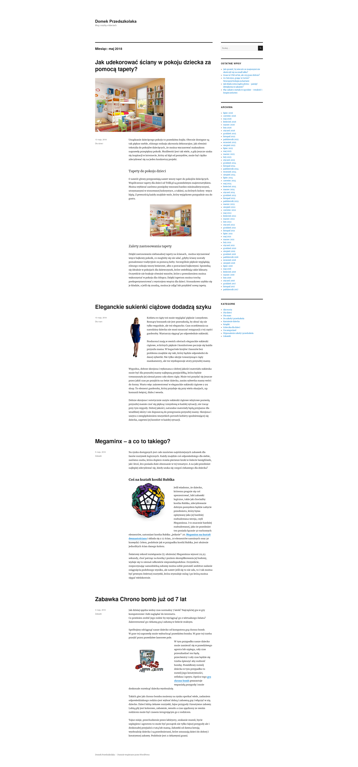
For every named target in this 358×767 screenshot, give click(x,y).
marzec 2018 (228, 275)
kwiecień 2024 (229, 186)
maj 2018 (227, 269)
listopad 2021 (229, 231)
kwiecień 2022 (229, 216)
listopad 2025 (229, 136)
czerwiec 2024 (229, 180)
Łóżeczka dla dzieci (231, 327)
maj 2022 (227, 213)
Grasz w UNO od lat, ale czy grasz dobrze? (241, 75)
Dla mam (98, 321)
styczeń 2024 (229, 192)
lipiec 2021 (228, 233)
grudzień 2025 (229, 133)
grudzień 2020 (229, 248)
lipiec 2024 (228, 178)
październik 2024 (231, 169)
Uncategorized (229, 330)
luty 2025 (227, 157)
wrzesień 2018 (229, 260)
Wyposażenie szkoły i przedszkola (238, 333)
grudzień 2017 (229, 283)
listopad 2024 (229, 166)
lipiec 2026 (228, 113)
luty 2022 (227, 222)
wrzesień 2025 (229, 142)
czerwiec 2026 (229, 116)
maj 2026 (227, 119)
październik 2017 (230, 289)
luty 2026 (227, 128)
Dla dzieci (99, 143)
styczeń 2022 (229, 225)
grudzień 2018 (229, 254)
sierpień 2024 (229, 175)
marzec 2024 (229, 189)
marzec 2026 (229, 125)
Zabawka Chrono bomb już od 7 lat (140, 599)
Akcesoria (227, 310)
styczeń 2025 (229, 160)
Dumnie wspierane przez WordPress (133, 755)
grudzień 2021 (229, 228)
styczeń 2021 (229, 245)
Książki (226, 324)
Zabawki (98, 456)
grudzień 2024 (229, 163)
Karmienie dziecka (231, 321)
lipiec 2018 (228, 266)
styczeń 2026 (229, 130)
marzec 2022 (229, 219)
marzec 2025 (229, 154)
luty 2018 (227, 278)
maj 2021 (227, 236)
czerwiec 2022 (229, 210)
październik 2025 (231, 139)
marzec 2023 (229, 204)
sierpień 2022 (229, 207)
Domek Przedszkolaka (116, 21)
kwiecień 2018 (229, 272)
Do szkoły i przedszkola (233, 318)
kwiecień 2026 (229, 122)
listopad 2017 (229, 286)
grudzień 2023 (229, 195)
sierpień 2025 (229, 145)
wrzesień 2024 (229, 172)
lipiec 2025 (228, 148)
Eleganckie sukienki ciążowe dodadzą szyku (153, 306)
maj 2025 (227, 151)
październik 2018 (230, 257)
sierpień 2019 (229, 251)
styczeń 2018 (229, 281)
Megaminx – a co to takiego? (132, 441)
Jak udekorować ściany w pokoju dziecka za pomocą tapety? (153, 65)
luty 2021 (227, 242)
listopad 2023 (229, 198)
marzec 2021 (228, 239)
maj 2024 (227, 183)
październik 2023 (230, 201)
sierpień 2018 (229, 263)
